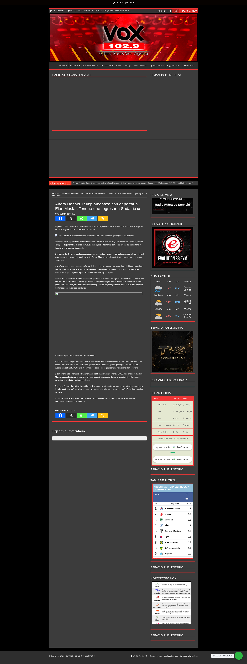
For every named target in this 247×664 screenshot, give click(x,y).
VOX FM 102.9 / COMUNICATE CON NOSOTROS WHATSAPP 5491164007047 (100, 11)
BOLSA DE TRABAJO (124, 66)
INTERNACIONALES (70, 193)
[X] (71, 218)
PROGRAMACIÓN (158, 66)
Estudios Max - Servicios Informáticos (182, 656)
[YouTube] (161, 11)
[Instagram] (159, 11)
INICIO (54, 65)
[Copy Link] (103, 218)
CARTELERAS (107, 66)
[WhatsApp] (167, 11)
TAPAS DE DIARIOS (142, 66)
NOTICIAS (75, 66)
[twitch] (164, 11)
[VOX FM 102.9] (123, 37)
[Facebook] (156, 11)
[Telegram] (92, 218)
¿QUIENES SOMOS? (175, 66)
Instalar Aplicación (125, 2)
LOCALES (64, 66)
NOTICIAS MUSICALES (91, 66)
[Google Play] (170, 11)
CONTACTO (190, 66)
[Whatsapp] (82, 218)
